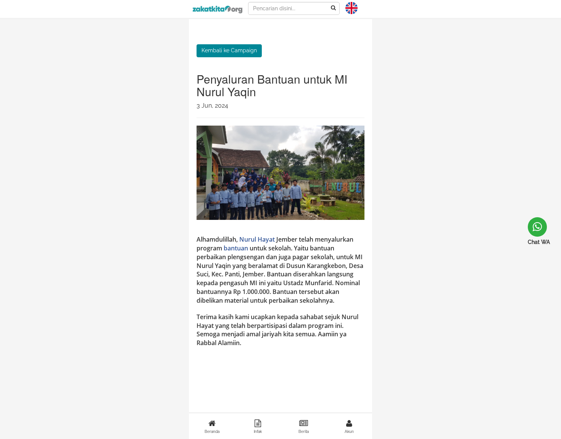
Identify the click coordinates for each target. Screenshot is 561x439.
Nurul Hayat (257, 239)
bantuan (236, 248)
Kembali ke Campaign (229, 50)
